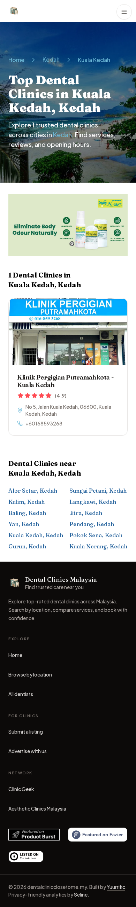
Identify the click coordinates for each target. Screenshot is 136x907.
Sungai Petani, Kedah (98, 490)
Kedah (51, 59)
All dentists (20, 694)
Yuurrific (116, 887)
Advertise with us (27, 751)
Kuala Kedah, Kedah (35, 535)
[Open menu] (124, 11)
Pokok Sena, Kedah (95, 535)
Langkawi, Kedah (92, 501)
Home (16, 59)
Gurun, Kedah (27, 546)
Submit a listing (25, 731)
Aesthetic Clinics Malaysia (37, 810)
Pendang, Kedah (91, 524)
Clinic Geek (21, 791)
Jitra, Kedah (85, 512)
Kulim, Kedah (26, 501)
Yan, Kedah (23, 524)
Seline (81, 894)
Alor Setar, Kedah (32, 490)
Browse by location (30, 674)
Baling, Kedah (27, 512)
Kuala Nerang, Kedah (98, 546)
